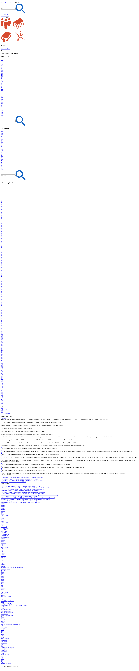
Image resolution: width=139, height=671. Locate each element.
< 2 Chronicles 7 (5, 14)
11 (1, 450)
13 (1, 456)
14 (1, 458)
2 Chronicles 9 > (5, 16)
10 (1, 447)
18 (1, 471)
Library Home (4, 2)
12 (1, 453)
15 (1, 463)
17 (1, 469)
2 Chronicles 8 (4, 17)
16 (1, 466)
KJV (2, 406)
